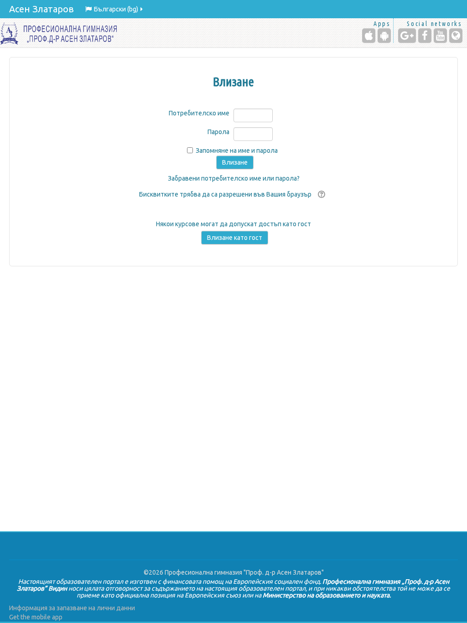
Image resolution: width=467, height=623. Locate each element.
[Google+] (407, 35)
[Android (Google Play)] (384, 35)
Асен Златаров (41, 9)
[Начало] (58, 32)
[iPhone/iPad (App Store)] (368, 35)
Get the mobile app (35, 617)
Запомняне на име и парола (237, 150)
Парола (218, 131)
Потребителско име (199, 113)
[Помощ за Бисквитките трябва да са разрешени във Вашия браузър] (320, 194)
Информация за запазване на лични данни (72, 608)
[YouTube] (440, 35)
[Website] (455, 35)
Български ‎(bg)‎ (116, 9)
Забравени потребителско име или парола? (234, 178)
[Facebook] (424, 35)
